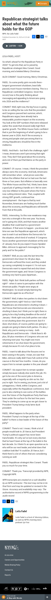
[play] (3, 597)
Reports (8, 575)
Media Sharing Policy (12, 565)
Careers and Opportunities (14, 560)
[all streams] (48, 597)
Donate (43, 3)
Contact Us (9, 570)
